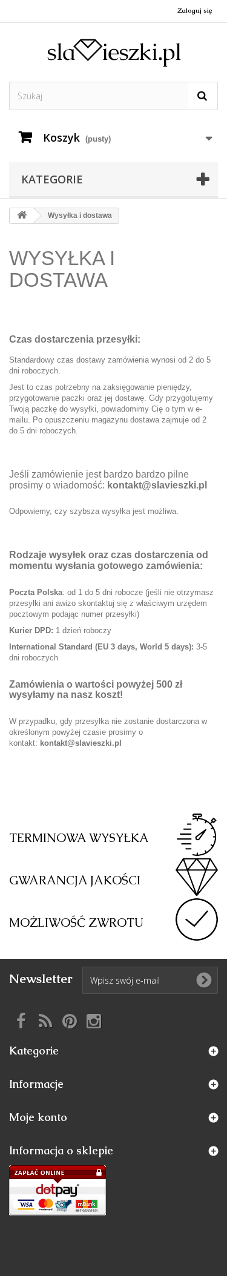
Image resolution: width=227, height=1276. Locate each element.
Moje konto (38, 1117)
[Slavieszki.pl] (113, 52)
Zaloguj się (194, 10)
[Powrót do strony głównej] (21, 215)
